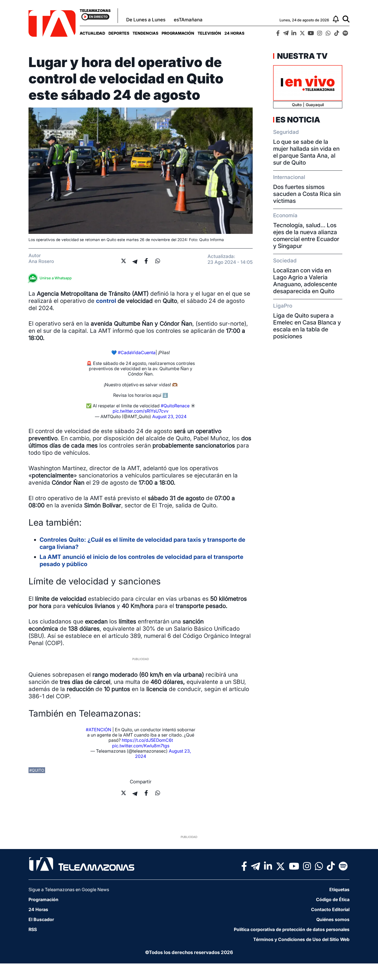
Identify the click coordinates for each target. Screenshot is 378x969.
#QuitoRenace (175, 405)
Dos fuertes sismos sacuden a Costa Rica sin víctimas (307, 193)
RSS (33, 929)
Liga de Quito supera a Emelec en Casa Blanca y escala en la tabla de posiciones (307, 326)
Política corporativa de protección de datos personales (291, 929)
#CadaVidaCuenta (137, 352)
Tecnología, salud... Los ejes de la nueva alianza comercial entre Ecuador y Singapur (306, 235)
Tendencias (145, 33)
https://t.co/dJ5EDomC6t (147, 740)
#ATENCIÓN (98, 729)
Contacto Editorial (330, 909)
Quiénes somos (332, 919)
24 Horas (234, 33)
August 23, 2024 (169, 416)
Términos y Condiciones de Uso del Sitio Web (301, 939)
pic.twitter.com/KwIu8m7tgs (140, 745)
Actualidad (92, 33)
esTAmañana (188, 19)
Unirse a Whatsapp (56, 278)
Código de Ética (332, 899)
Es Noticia (298, 119)
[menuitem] (92, 33)
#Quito (36, 770)
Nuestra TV (302, 56)
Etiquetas (339, 889)
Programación (178, 33)
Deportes (118, 33)
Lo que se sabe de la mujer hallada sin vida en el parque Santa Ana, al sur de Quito (306, 152)
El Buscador (41, 919)
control (107, 300)
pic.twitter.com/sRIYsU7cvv (141, 411)
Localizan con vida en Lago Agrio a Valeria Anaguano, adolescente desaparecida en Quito (305, 281)
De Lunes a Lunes (145, 19)
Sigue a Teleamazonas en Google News (69, 889)
